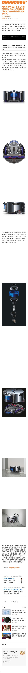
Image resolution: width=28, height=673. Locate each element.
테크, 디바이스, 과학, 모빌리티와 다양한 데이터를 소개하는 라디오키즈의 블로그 (10, 657)
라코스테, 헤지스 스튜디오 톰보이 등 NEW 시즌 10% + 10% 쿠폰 (13, 592)
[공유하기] (7, 602)
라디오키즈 (4, 18)
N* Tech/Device (6, 16)
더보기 (24, 607)
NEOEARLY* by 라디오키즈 (10, 652)
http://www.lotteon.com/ (11, 576)
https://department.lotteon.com (12, 587)
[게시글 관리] (9, 602)
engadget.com (14, 567)
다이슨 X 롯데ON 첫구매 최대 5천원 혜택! (9, 578)
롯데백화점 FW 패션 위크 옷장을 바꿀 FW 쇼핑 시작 (13, 590)
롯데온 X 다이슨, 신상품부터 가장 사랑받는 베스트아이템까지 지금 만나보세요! (9, 581)
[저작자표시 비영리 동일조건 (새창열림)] (20, 602)
